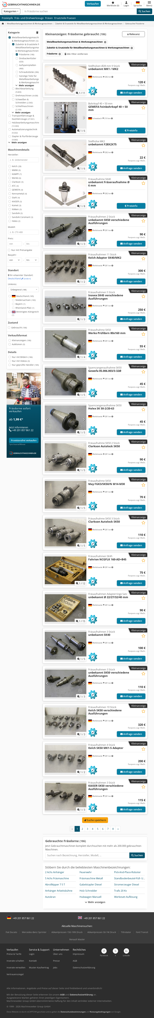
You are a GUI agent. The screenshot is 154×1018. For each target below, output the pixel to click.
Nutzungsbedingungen (100, 1011)
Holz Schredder (88, 890)
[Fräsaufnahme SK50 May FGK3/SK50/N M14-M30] (65, 494)
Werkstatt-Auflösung (125, 897)
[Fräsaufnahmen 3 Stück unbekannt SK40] (65, 645)
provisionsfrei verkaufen (23, 440)
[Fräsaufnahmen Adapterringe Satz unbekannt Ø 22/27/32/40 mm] (65, 608)
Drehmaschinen (26, 95)
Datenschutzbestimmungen (73, 1011)
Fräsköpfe (7, 18)
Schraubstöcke (29, 72)
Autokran (50, 897)
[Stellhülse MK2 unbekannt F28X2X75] (65, 155)
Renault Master (77, 939)
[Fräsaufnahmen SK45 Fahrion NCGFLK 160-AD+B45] (65, 570)
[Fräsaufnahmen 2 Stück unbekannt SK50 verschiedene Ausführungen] (65, 230)
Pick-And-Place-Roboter (127, 872)
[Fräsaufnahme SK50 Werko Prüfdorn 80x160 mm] (65, 343)
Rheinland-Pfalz (24, 307)
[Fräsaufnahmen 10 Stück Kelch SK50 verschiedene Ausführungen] (65, 721)
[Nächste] (84, 80)
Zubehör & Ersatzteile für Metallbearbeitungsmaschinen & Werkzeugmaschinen (30, 47)
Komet (16, 205)
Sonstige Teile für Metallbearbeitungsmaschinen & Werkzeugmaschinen (34, 79)
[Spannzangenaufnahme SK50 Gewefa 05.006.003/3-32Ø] (65, 381)
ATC (15, 185)
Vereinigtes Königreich (25, 313)
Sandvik (17, 213)
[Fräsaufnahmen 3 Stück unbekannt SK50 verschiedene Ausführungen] (65, 683)
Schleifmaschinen (24, 108)
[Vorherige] (47, 80)
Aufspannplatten (27, 67)
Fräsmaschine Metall (91, 878)
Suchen (145, 11)
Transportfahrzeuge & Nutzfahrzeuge (23, 117)
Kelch (16, 166)
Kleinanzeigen (21, 340)
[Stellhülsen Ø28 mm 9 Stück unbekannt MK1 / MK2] (65, 80)
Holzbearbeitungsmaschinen (26, 124)
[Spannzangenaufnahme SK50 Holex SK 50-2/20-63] (65, 419)
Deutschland (19, 278)
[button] (149, 4)
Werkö (16, 178)
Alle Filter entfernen (77, 54)
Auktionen (18, 344)
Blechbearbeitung (24, 90)
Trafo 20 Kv (120, 890)
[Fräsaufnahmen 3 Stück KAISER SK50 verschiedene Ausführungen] (65, 796)
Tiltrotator (126, 932)
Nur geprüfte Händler (25, 364)
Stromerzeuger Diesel (126, 884)
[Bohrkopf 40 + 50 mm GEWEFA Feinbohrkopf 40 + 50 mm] (65, 117)
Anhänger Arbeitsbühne (58, 890)
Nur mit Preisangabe (21, 250)
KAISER (17, 201)
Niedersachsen (25, 300)
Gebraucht (19, 327)
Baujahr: (12, 254)
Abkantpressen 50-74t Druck (101, 932)
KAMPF (17, 174)
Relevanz (134, 34)
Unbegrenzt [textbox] (19, 289)
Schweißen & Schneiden (24, 101)
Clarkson (17, 181)
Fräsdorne (26, 54)
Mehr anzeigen (96, 902)
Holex (16, 221)
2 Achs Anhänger (54, 872)
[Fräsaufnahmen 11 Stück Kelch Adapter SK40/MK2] (65, 268)
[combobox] (24, 289)
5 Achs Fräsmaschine (57, 878)
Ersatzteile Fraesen (65, 18)
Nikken (17, 209)
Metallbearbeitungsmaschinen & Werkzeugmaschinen (27, 39)
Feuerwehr (86, 872)
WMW (16, 170)
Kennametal (19, 193)
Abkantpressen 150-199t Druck (66, 932)
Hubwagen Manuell (90, 897)
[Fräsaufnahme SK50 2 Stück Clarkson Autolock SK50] (65, 457)
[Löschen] (104, 42)
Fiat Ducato (11, 932)
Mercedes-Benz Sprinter (34, 932)
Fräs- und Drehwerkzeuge (29, 18)
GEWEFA (17, 189)
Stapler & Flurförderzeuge (25, 138)
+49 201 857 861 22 (23, 918)
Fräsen (49, 18)
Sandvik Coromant (22, 217)
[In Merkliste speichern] (143, 70)
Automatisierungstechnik (24, 131)
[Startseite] (3, 23)
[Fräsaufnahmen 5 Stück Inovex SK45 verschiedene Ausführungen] (65, 306)
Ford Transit (142, 932)
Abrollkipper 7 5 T (55, 884)
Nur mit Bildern (22, 357)
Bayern (20, 303)
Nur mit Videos (21, 360)
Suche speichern (96, 820)
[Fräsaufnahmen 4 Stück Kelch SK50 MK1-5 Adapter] (65, 759)
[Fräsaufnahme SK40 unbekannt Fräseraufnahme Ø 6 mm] (65, 193)
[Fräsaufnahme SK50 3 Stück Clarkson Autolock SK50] (65, 532)
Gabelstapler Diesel (91, 884)
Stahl (16, 197)
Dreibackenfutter (27, 60)
